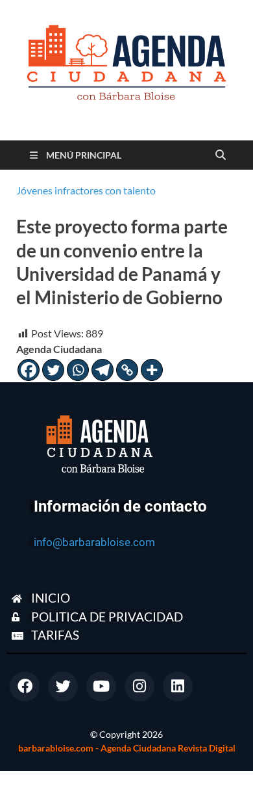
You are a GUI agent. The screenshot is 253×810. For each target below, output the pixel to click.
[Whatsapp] (78, 370)
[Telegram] (102, 370)
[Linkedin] (178, 686)
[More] (152, 370)
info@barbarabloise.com (94, 542)
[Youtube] (101, 686)
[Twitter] (53, 370)
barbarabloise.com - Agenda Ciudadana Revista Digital (126, 747)
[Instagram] (139, 686)
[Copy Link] (127, 370)
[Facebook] (29, 370)
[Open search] (220, 155)
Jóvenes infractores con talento (86, 190)
